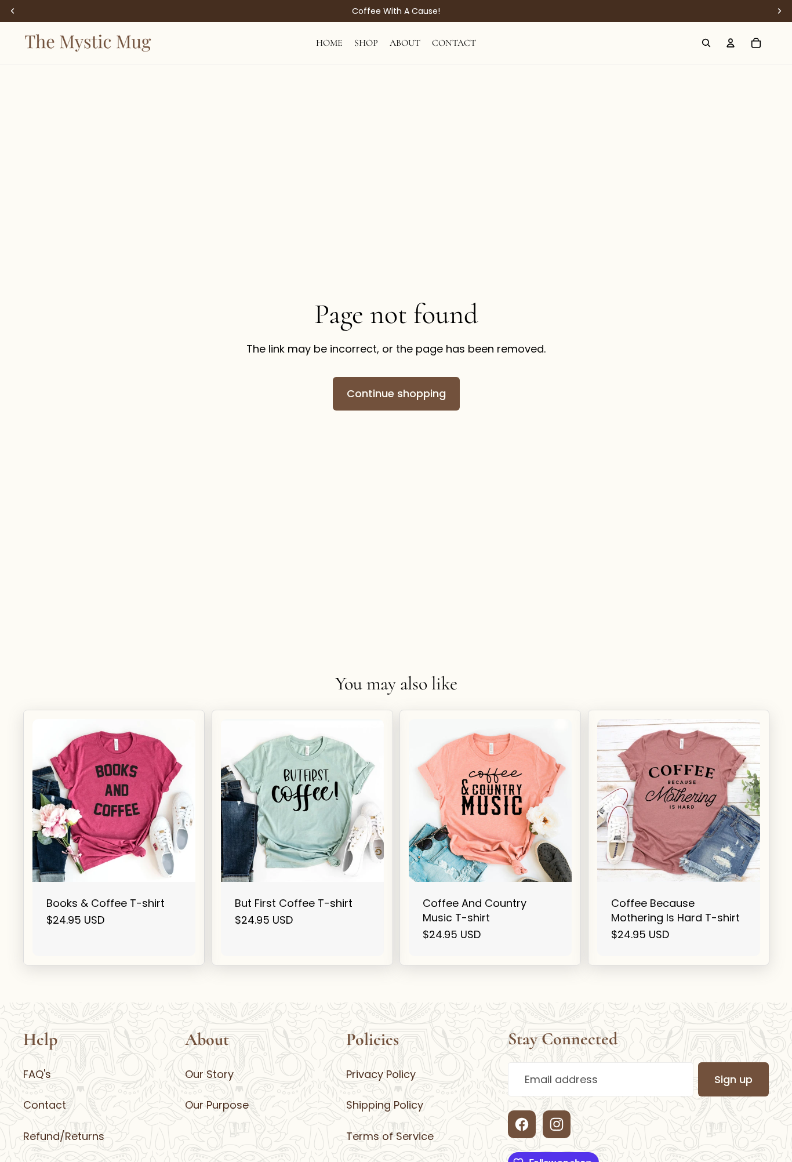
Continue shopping (396, 393)
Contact (44, 1105)
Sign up (733, 1079)
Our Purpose (217, 1105)
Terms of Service (390, 1136)
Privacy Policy (381, 1074)
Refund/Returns (63, 1136)
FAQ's (37, 1074)
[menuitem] (329, 43)
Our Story (209, 1074)
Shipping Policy (384, 1105)
